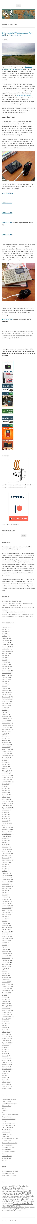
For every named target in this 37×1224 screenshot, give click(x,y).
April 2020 (4, 792)
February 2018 (6, 849)
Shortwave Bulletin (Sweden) (9, 1143)
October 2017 (5, 858)
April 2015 (4, 923)
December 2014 (6, 932)
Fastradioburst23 (24, 1191)
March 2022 (5, 742)
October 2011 (5, 1014)
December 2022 (6, 723)
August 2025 (5, 653)
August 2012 (5, 993)
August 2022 (5, 731)
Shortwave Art (17, 1201)
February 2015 (6, 927)
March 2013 (5, 977)
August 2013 (5, 966)
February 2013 (6, 980)
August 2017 (5, 862)
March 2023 (5, 716)
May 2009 (4, 1075)
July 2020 (4, 786)
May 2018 (4, 842)
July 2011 (4, 1021)
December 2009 (6, 1062)
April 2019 (4, 819)
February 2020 (6, 797)
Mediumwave (6, 1196)
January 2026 (5, 642)
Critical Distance (6, 1101)
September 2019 (6, 808)
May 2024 (4, 686)
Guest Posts (17, 1193)
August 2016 (5, 888)
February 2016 (6, 901)
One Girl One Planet (7, 1127)
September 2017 (6, 860)
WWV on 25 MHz (7, 319)
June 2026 (4, 631)
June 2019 (4, 814)
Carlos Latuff (8, 1187)
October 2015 (5, 910)
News (24, 331)
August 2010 (5, 1045)
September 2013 (6, 964)
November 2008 (6, 1088)
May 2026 (4, 634)
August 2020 (5, 784)
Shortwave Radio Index (8, 1147)
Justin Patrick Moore (22, 1194)
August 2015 (5, 914)
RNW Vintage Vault (7, 1134)
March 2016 (5, 899)
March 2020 (5, 795)
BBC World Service (22, 1186)
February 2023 (6, 718)
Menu (18, 5)
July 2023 (4, 708)
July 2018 (4, 838)
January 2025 (5, 668)
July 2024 (4, 681)
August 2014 (5, 940)
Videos (4, 1208)
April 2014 (4, 949)
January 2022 (5, 747)
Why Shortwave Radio (7, 1210)
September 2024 (6, 677)
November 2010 (6, 1038)
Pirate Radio (30, 1196)
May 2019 (4, 816)
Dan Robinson (19, 1188)
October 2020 (5, 779)
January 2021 (5, 773)
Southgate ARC (24, 1207)
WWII (19, 1210)
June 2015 (4, 919)
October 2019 (5, 805)
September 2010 (6, 1043)
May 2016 (4, 895)
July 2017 (4, 864)
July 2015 (4, 916)
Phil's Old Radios (6, 1130)
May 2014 (4, 947)
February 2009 (6, 1082)
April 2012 (4, 1001)
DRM (12, 1191)
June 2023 (4, 710)
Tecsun (32, 1207)
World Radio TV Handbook (9, 1175)
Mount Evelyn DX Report (8, 1119)
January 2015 (5, 929)
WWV (31, 335)
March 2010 (5, 1056)
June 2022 (4, 736)
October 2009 (5, 1067)
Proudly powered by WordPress (10, 1220)
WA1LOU (4, 1160)
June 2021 (4, 762)
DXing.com (5, 1110)
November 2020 (6, 777)
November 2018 (6, 829)
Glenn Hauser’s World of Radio (10, 1114)
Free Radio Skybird (7, 1193)
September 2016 (6, 886)
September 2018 (6, 834)
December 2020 (6, 775)
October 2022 (5, 727)
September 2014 (6, 938)
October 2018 (5, 832)
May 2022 (4, 738)
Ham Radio (26, 1193)
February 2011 (6, 1032)
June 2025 (4, 658)
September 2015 (6, 912)
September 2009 (6, 1069)
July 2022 (4, 734)
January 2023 (5, 721)
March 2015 (5, 925)
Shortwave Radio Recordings (11, 1205)
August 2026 (5, 627)
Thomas (20, 338)
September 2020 (6, 782)
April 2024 (4, 688)
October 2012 (5, 988)
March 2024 (5, 690)
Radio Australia (6, 1197)
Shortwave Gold (29, 1201)
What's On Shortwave (12, 333)
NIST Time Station (14, 335)
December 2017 (6, 853)
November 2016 (6, 882)
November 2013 (6, 960)
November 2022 (6, 725)
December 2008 (6, 1086)
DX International (6, 1106)
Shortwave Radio (23, 1203)
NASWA (4, 1121)
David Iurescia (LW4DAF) (8, 1189)
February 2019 (6, 823)
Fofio (3, 1112)
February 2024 (6, 692)
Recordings (29, 331)
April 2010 (4, 1053)
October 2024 (5, 675)
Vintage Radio (9, 1208)
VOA (15, 1208)
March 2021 (5, 768)
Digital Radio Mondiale (21, 1189)
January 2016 (5, 903)
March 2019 (5, 821)
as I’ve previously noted (24, 95)
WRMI (15, 1210)
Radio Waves (6, 1199)
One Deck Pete (20, 1196)
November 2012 (6, 986)
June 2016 (4, 892)
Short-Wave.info (6, 1141)
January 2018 (5, 851)
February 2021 (6, 771)
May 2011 (4, 1025)
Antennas (10, 1186)
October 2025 (5, 649)
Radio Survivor (6, 1132)
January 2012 (5, 1008)
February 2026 (6, 640)
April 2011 (4, 1027)
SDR (27, 1199)
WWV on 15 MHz (7, 223)
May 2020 (4, 790)
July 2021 (4, 760)
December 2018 (6, 827)
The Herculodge (6, 1158)
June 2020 (4, 788)
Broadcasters (18, 331)
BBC (13, 1186)
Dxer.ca (4, 1108)
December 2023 (6, 697)
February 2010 (6, 1058)
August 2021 (5, 758)
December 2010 (6, 1036)
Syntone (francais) (7, 1156)
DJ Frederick (6, 1191)
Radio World (13, 1199)
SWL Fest (4, 1154)
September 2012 (6, 990)
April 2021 (4, 766)
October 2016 (5, 884)
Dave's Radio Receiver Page (9, 1104)
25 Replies (4, 39)
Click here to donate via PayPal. (17, 487)
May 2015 (4, 921)
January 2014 (5, 956)
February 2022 (6, 745)
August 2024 (5, 679)
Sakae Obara (5, 1136)
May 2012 (4, 999)
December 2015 (6, 906)
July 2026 (4, 629)
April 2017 (4, 871)
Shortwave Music (7, 1204)
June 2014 (4, 945)
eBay (15, 1191)
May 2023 (4, 712)
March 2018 (5, 847)
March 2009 (5, 1080)
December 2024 (6, 671)
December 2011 (6, 1010)
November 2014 (6, 934)
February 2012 (6, 1006)
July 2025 (4, 655)
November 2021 (6, 751)
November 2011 (6, 1012)
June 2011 (4, 1023)
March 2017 (5, 873)
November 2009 (6, 1064)
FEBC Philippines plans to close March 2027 (13, 612)
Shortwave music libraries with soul (11, 601)
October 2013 (5, 962)
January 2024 (5, 694)
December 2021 (6, 749)
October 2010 (5, 1040)
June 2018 (4, 840)
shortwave (7, 1201)
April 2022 (4, 740)
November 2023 (6, 699)
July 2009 (4, 1073)
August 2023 (5, 705)
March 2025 (5, 664)
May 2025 (4, 660)
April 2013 (4, 975)
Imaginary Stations (8, 1194)
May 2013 (4, 973)
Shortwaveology (6, 1149)
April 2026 (4, 636)
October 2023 (5, 701)
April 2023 (4, 714)
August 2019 (5, 810)
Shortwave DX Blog (7, 1145)
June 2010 (4, 1049)
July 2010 (4, 1047)
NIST (7, 335)
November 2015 (6, 908)
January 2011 (5, 1034)
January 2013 (5, 982)
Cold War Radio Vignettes (9, 1099)
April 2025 (4, 662)
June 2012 (4, 997)
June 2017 (4, 866)
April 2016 (4, 897)
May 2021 (4, 764)
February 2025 (6, 666)
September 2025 (6, 651)
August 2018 (5, 836)
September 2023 (6, 703)
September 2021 (6, 755)
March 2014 (5, 951)
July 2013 (4, 969)
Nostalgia (13, 1196)
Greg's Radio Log (6, 1117)
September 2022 (6, 729)
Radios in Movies (23, 1197)
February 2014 (6, 953)
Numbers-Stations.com (8, 1123)
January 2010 (5, 1060)
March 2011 (5, 1030)
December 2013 (6, 958)
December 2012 (6, 984)
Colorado (27, 333)
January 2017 (5, 877)
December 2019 (6, 801)
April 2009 (4, 1077)
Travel (27, 335)
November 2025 (6, 647)
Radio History (14, 1197)
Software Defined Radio (11, 1207)
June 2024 (4, 684)
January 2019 (5, 825)
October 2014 (5, 936)
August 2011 (5, 1019)
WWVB (4, 338)
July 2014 (4, 943)
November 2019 (6, 803)
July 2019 (4, 812)
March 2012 (5, 1003)
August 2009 (5, 1071)
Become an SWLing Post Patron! (10, 524)
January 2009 (5, 1084)
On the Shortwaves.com (8, 1125)
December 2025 (6, 644)
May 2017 (4, 869)
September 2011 (6, 1016)
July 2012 (4, 995)
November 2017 (6, 855)
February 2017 (6, 875)
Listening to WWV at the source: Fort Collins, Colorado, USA (17, 34)
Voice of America (22, 1208)
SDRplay (31, 1199)
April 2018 (4, 845)
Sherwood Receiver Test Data (10, 1138)
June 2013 (4, 971)
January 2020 (5, 799)
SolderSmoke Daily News (8, 1151)
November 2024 (6, 673)
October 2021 (5, 753)
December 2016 (6, 879)
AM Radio (4, 1186)
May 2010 (4, 1051)
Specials (4, 333)
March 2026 (5, 638)
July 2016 (4, 890)
